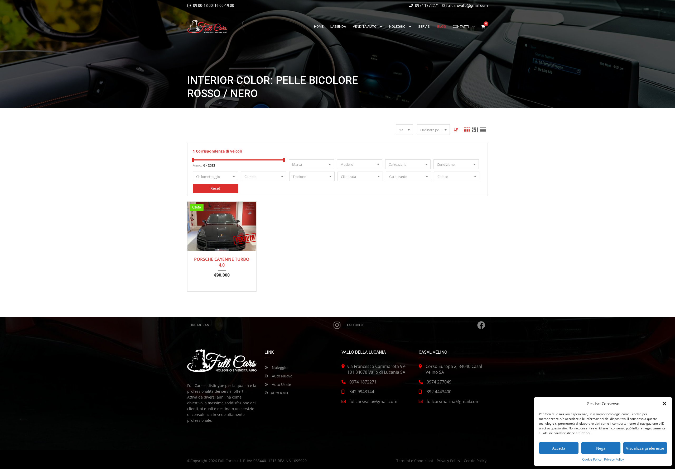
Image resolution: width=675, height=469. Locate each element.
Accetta (558, 448)
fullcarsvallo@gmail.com (467, 5)
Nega (600, 448)
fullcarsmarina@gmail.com (453, 401)
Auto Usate (281, 384)
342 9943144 (361, 392)
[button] (664, 403)
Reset (215, 188)
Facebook (355, 325)
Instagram (200, 325)
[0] (483, 26)
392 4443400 (439, 392)
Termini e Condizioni (414, 460)
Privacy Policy (614, 459)
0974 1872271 (426, 5)
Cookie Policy (591, 459)
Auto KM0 (279, 392)
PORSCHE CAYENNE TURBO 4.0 (221, 262)
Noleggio (279, 367)
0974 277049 (439, 382)
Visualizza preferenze (645, 448)
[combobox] (404, 129)
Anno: (197, 165)
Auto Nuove (281, 375)
